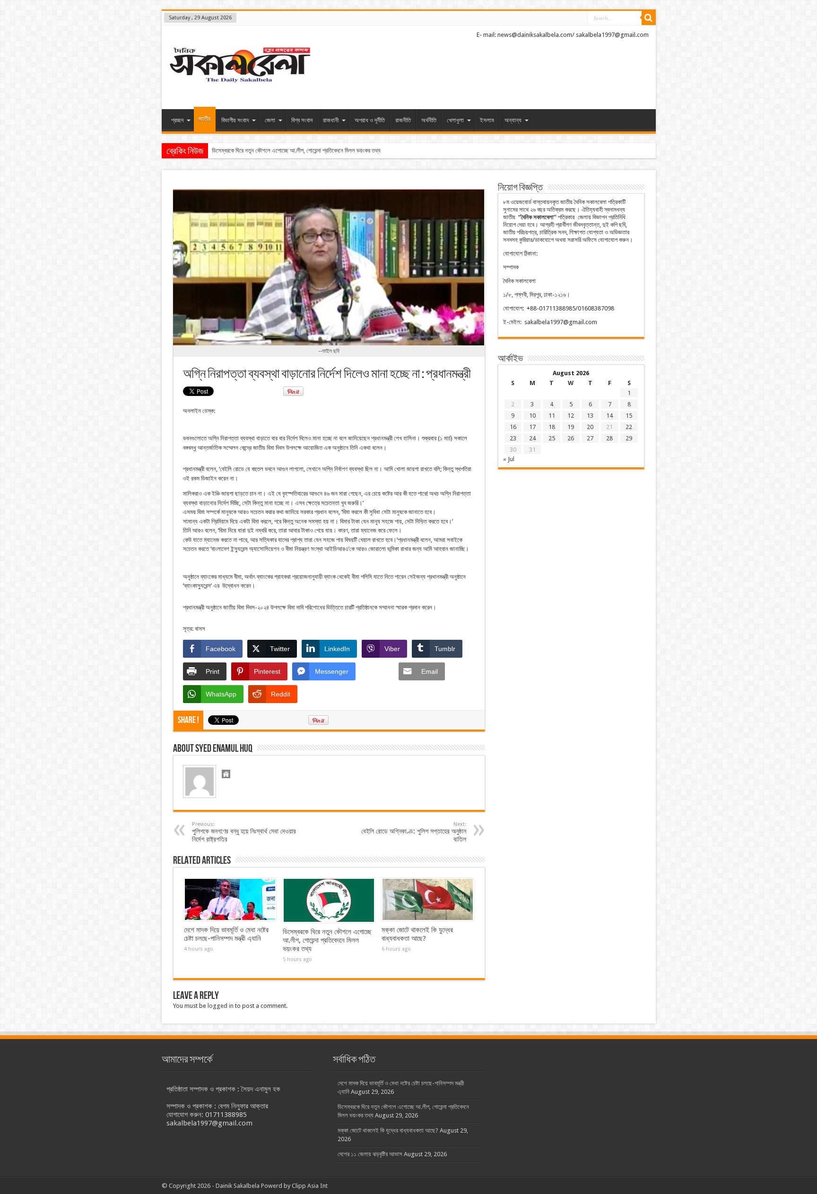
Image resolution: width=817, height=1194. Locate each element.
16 (513, 426)
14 (609, 415)
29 (629, 438)
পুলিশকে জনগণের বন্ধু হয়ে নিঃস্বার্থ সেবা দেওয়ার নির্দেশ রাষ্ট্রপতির (244, 832)
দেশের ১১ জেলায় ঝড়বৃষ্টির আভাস (370, 1154)
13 (590, 415)
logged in (221, 1005)
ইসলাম (487, 120)
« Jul (508, 459)
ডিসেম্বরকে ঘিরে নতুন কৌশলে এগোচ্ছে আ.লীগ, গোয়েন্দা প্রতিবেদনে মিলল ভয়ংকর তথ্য (327, 940)
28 (609, 438)
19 (570, 426)
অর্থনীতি (428, 120)
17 (532, 426)
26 (570, 438)
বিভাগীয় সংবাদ (235, 120)
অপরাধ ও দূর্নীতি (370, 120)
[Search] (649, 18)
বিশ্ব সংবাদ (302, 120)
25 (551, 438)
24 (532, 438)
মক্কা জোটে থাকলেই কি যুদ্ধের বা (245, 150)
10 (532, 415)
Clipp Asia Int (310, 1185)
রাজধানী (331, 120)
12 (570, 415)
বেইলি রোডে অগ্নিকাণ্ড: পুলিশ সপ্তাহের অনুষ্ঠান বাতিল (413, 832)
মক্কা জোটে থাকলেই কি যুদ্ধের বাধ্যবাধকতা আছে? (417, 934)
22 (629, 426)
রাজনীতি (403, 120)
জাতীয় (205, 118)
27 (590, 438)
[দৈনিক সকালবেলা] (240, 85)
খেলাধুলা (455, 120)
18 (551, 426)
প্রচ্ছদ (177, 120)
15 (629, 415)
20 (590, 426)
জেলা (270, 120)
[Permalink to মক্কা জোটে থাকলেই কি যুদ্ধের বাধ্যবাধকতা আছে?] (427, 899)
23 (513, 438)
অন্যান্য (512, 120)
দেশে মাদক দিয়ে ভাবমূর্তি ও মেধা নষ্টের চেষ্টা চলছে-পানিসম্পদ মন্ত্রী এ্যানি (226, 934)
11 (551, 415)
